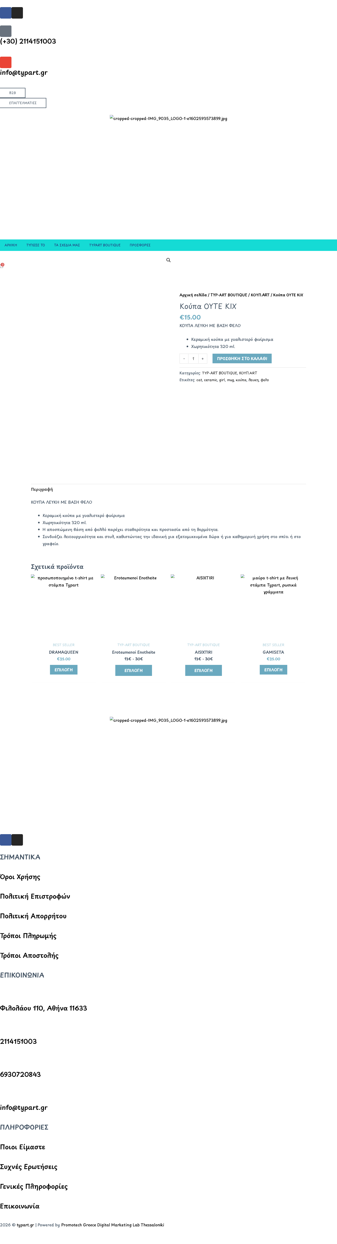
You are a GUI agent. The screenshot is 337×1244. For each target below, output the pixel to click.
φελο (265, 379)
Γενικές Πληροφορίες (34, 1186)
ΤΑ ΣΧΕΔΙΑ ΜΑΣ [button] (67, 245)
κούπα (241, 379)
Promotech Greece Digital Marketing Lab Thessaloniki (112, 1225)
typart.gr (25, 1225)
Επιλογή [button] (133, 670)
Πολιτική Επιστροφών (35, 896)
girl (222, 379)
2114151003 (18, 1041)
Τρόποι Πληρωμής (28, 935)
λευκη (254, 379)
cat (199, 379)
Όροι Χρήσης (20, 876)
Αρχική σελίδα (193, 294)
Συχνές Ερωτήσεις (28, 1166)
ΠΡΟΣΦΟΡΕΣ (140, 245)
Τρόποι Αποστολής (29, 955)
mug (230, 379)
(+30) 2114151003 (28, 41)
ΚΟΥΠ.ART (260, 294)
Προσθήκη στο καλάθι (242, 358)
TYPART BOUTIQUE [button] (105, 245)
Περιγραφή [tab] (42, 489)
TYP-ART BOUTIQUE (228, 294)
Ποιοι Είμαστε (22, 1146)
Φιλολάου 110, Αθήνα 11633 (43, 1008)
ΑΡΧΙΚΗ (11, 245)
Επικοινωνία (19, 1206)
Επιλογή (64, 670)
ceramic (210, 379)
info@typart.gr (24, 72)
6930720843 (20, 1074)
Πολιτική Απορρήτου (33, 915)
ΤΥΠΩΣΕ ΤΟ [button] (35, 245)
